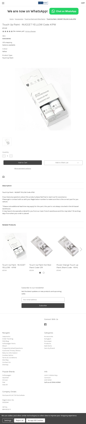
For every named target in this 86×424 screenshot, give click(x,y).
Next (81, 249)
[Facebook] (45, 324)
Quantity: (5, 152)
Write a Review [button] (30, 31)
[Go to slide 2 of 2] (43, 273)
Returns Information (9, 353)
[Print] (3, 176)
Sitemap (5, 365)
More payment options (22, 168)
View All (5, 385)
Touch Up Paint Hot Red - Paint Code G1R (40, 266)
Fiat (3, 382)
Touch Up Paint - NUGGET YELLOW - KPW (13, 266)
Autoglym (47, 339)
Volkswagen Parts (9, 343)
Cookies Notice (7, 355)
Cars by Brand (49, 348)
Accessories (48, 336)
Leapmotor (6, 336)
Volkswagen (6, 375)
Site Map (5, 360)
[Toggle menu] (3, 3)
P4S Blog (5, 341)
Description (7, 186)
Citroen (5, 380)
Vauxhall (5, 378)
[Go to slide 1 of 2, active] (40, 273)
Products (47, 343)
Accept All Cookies (35, 420)
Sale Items (48, 346)
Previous (3, 249)
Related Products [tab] (9, 225)
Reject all (19, 420)
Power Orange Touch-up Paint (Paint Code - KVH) (67, 266)
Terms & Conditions (9, 358)
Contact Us (6, 362)
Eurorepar (48, 341)
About (4, 346)
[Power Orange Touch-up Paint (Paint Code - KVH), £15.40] (69, 246)
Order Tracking (7, 339)
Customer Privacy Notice (11, 351)
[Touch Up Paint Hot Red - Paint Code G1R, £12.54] (42, 246)
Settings (7, 420)
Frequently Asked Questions (12, 348)
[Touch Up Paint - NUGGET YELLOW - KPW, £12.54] (15, 246)
